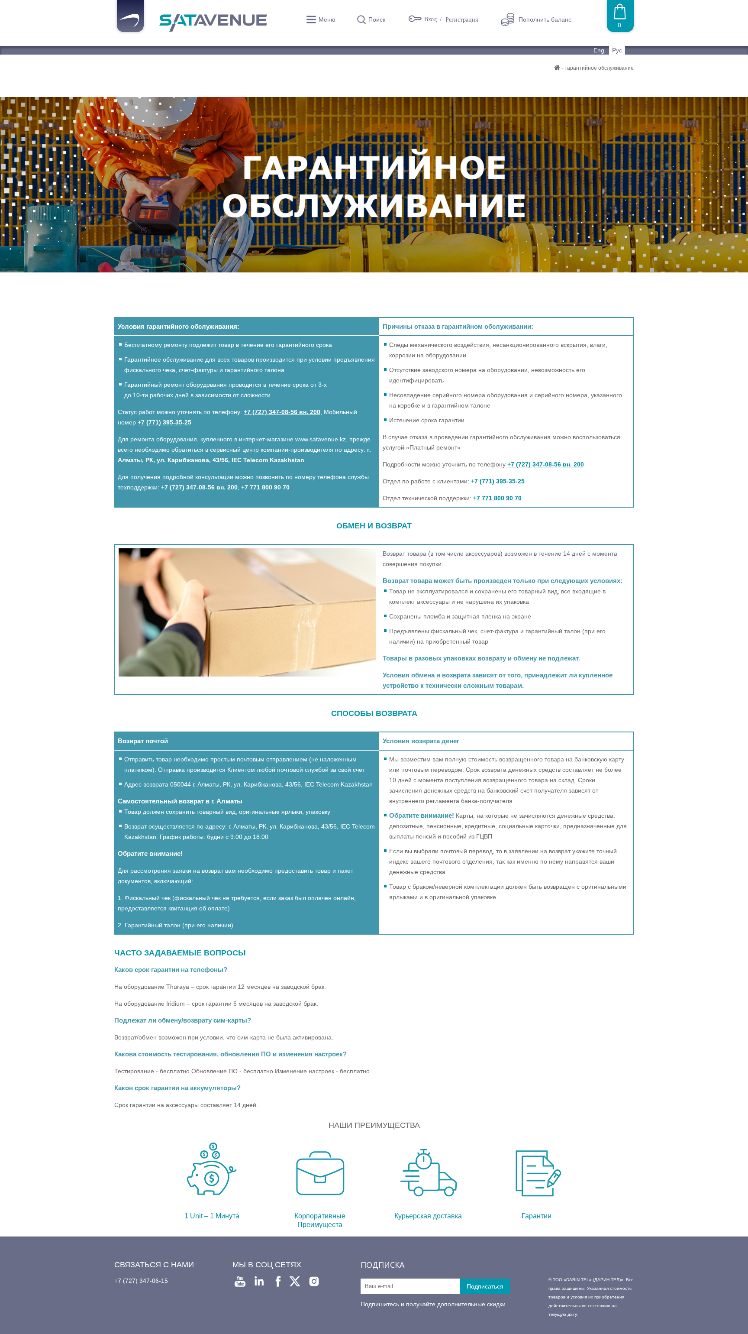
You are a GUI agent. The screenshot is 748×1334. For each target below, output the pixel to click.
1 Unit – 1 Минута (211, 1216)
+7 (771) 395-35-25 (164, 422)
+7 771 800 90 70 (265, 487)
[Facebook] (278, 1281)
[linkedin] (259, 1281)
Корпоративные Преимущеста (319, 1220)
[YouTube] (240, 1281)
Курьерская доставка (428, 1216)
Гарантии (536, 1216)
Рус (617, 50)
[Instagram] (314, 1281)
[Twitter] (295, 1281)
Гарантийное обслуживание (599, 68)
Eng (599, 50)
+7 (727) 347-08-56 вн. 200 (282, 411)
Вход (431, 19)
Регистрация (461, 20)
